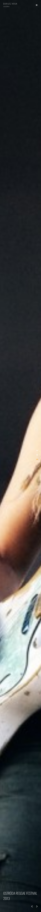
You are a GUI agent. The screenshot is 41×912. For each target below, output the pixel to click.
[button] (37, 450)
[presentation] (31, 906)
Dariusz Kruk (10, 3)
